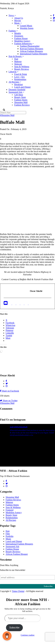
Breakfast (18, 84)
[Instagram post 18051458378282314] (27, 455)
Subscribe (14, 627)
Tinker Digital (18, 591)
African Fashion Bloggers (31, 51)
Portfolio (9, 536)
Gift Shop (18, 94)
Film (8, 533)
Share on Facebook (10, 391)
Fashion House (21, 38)
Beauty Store (20, 97)
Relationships (20, 79)
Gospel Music (26, 25)
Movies (17, 20)
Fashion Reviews (22, 105)
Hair (16, 59)
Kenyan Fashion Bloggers (31, 48)
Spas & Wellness (21, 66)
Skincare (18, 64)
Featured (9, 510)
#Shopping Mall (7, 115)
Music (17, 23)
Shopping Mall (21, 102)
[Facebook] (10, 304)
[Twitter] (14, 304)
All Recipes (14, 82)
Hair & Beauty (15, 56)
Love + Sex (19, 77)
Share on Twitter (9, 400)
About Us (18, 18)
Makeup (18, 61)
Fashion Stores (20, 100)
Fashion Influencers (23, 43)
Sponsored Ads (16, 92)
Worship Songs (26, 28)
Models (17, 33)
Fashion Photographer (29, 46)
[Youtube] (22, 304)
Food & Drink (20, 74)
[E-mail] (6, 304)
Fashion (12, 31)
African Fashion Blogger (17, 554)
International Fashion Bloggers (33, 54)
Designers (18, 36)
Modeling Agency (22, 41)
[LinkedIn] (18, 304)
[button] (51, 109)
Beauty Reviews (21, 69)
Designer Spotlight (17, 89)
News (11, 15)
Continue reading (27, 635)
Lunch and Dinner (22, 87)
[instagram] (30, 304)
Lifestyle (13, 71)
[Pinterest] (26, 304)
